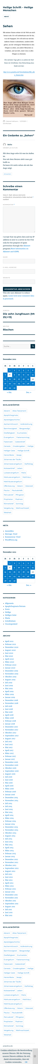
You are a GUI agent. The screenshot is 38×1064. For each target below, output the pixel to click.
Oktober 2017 (10, 733)
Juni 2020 (9, 653)
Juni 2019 (9, 685)
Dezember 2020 (11, 647)
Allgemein (9, 603)
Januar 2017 (10, 759)
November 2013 (11, 830)
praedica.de (8, 1046)
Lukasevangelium (11, 473)
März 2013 (9, 850)
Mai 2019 (9, 688)
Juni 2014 (9, 809)
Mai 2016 (9, 783)
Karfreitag (29, 464)
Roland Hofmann (12, 121)
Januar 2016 (10, 795)
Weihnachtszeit (22, 508)
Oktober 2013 (10, 833)
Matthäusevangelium (13, 482)
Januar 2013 (10, 856)
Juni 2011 (8, 912)
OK (26, 1062)
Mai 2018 (9, 712)
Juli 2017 (8, 741)
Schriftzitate (7, 123)
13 (33, 375)
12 (28, 375)
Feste (7, 609)
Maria (23, 473)
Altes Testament (19, 411)
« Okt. (9, 392)
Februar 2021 (10, 644)
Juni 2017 (9, 744)
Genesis (7, 446)
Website (6, 277)
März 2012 (9, 886)
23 (14, 383)
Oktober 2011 (10, 901)
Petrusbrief (8, 495)
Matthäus (27, 477)
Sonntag (19, 504)
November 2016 (11, 765)
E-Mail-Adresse (10, 267)
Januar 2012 (10, 892)
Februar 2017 (10, 756)
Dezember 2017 (11, 727)
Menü (6, 16)
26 (28, 383)
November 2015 (11, 800)
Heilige (30, 446)
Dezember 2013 (11, 827)
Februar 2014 (10, 821)
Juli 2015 (8, 803)
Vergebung (8, 508)
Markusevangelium (12, 477)
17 (19, 379)
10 (19, 375)
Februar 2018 (10, 721)
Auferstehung (26, 424)
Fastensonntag (22, 437)
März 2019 (9, 694)
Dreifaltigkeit (9, 433)
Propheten (8, 499)
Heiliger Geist (9, 451)
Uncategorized (11, 624)
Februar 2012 (10, 889)
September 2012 (12, 868)
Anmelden (9, 531)
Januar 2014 (10, 824)
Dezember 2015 (11, 797)
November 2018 (11, 703)
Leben (19, 468)
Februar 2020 (10, 665)
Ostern (20, 486)
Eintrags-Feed (11, 534)
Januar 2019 (10, 697)
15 (10, 379)
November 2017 (11, 730)
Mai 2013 (8, 845)
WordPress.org (11, 540)
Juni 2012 (9, 877)
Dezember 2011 (11, 895)
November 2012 (11, 862)
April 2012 (9, 883)
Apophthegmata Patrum (15, 606)
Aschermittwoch (11, 424)
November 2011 (11, 898)
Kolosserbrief (9, 468)
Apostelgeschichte (12, 420)
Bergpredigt (24, 429)
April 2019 (9, 691)
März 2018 (9, 718)
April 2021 (9, 641)
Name (5, 257)
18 (23, 379)
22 (10, 383)
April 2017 (9, 750)
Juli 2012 (8, 874)
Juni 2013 (9, 842)
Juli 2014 (8, 806)
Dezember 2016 (11, 762)
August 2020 (10, 650)
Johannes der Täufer (12, 459)
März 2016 (9, 789)
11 (23, 375)
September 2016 (12, 771)
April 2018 (9, 715)
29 (10, 388)
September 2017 (11, 736)
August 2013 (10, 836)
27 (33, 383)
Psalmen (19, 499)
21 (5, 383)
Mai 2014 (9, 812)
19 (28, 379)
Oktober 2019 (10, 677)
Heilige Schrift (23, 451)
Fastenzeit (8, 442)
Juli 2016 (8, 777)
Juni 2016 (9, 780)
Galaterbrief (20, 442)
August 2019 (10, 680)
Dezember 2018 (11, 700)
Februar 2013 (10, 853)
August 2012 (10, 871)
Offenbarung (9, 486)
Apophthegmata (11, 415)
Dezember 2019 (11, 671)
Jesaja (18, 455)
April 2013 (9, 848)
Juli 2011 (8, 909)
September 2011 (11, 904)
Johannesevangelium (13, 464)
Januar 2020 (10, 668)
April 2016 (9, 786)
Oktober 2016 (10, 768)
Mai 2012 (9, 880)
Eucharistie (22, 433)
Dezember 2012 (11, 859)
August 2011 (10, 906)
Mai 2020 (9, 656)
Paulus (7, 490)
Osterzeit (29, 486)
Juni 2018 (9, 709)
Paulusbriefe (17, 490)
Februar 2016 (10, 792)
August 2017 (10, 739)
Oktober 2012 (10, 865)
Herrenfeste (9, 455)
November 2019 (11, 674)
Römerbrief (8, 504)
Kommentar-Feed (12, 537)
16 (14, 379)
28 (5, 388)
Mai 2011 (8, 915)
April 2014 (9, 815)
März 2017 (9, 753)
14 (5, 379)
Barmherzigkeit (10, 429)
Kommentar (9, 205)
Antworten (7, 174)
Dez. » (28, 392)
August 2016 (10, 774)
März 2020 (9, 662)
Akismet (26, 246)
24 (19, 383)
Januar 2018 (10, 724)
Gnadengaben (19, 446)
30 (14, 388)
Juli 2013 (8, 839)
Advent (7, 411)
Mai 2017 (8, 747)
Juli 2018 (8, 706)
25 (23, 383)
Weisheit (7, 513)
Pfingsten (20, 495)
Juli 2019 (8, 683)
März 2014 (9, 818)
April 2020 (9, 659)
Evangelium (9, 437)
